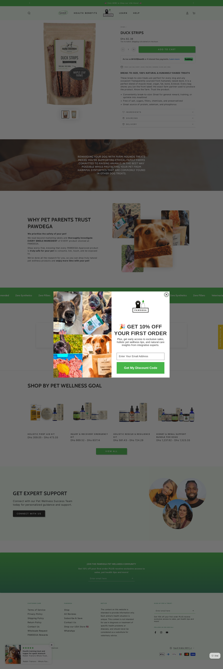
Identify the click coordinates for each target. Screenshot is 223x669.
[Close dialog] (166, 294)
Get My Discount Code (140, 368)
